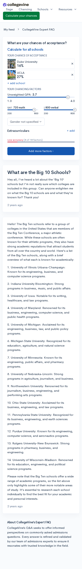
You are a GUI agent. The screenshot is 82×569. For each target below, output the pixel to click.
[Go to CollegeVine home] (16, 4)
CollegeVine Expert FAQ (38, 29)
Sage (9, 9)
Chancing (25, 9)
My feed (9, 29)
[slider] (68, 97)
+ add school (16, 83)
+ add (71, 130)
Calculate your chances (21, 15)
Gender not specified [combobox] (24, 121)
